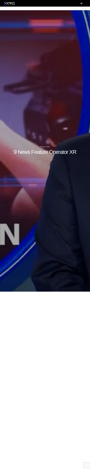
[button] (81, 3)
